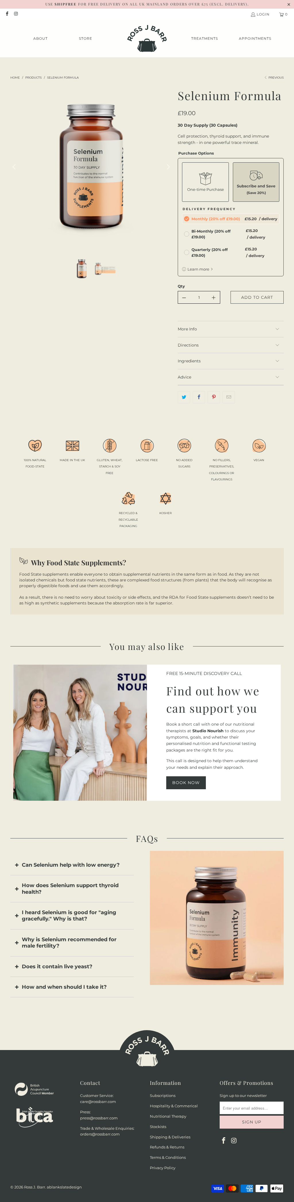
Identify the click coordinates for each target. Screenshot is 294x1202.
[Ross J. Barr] (147, 38)
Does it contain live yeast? (57, 966)
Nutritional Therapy (168, 1116)
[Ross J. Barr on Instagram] (15, 14)
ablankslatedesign (64, 1187)
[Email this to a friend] (229, 397)
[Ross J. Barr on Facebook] (6, 14)
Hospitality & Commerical (174, 1106)
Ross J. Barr (34, 1187)
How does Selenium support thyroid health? (70, 888)
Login (263, 14)
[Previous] (14, 167)
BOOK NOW (186, 782)
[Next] (167, 167)
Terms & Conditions (168, 1157)
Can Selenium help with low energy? (71, 865)
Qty (181, 286)
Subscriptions (162, 1095)
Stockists (158, 1126)
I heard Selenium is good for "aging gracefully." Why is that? (69, 915)
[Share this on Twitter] (184, 397)
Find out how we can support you (213, 699)
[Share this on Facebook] (199, 397)
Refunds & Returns (167, 1147)
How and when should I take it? (64, 987)
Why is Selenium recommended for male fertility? (69, 942)
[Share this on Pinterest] (214, 397)
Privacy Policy (162, 1167)
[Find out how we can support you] (80, 733)
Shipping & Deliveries (170, 1137)
